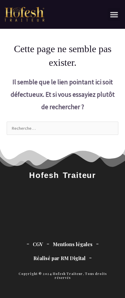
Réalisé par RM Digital (59, 258)
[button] (114, 14)
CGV (38, 244)
